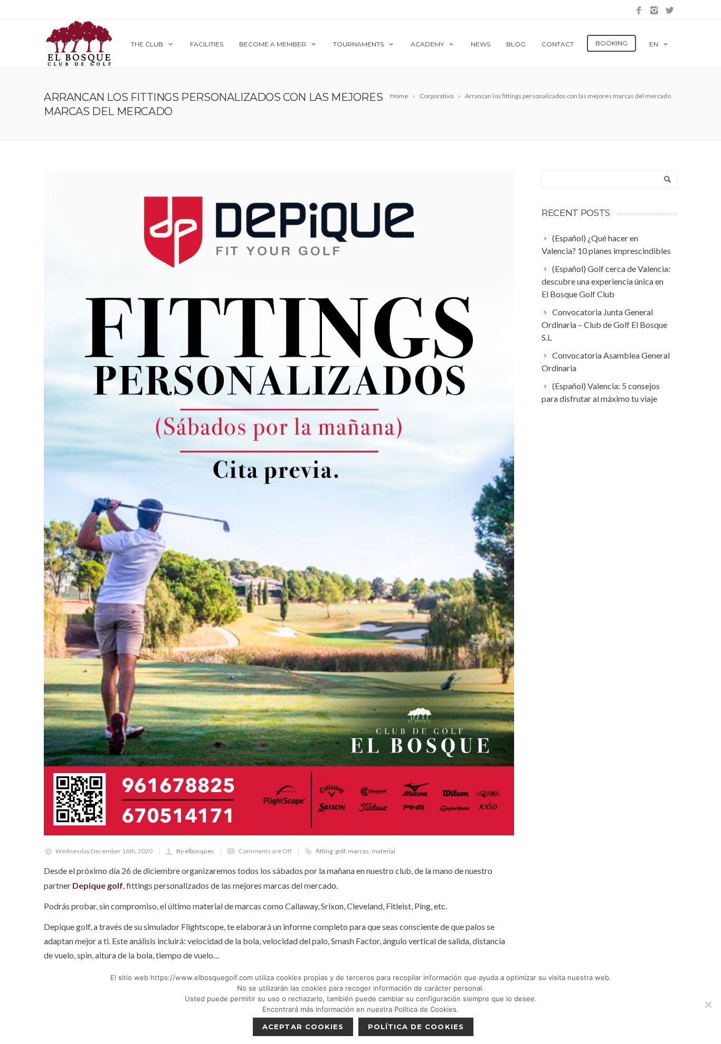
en (653, 44)
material (383, 851)
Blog (516, 44)
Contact (558, 44)
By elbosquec (195, 851)
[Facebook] (639, 11)
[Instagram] (654, 11)
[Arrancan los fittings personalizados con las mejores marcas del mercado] (279, 502)
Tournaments (358, 44)
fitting (324, 851)
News (480, 44)
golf (340, 851)
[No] (708, 1004)
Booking (611, 43)
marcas (358, 851)
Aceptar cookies (303, 1026)
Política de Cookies (416, 1026)
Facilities (206, 44)
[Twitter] (669, 11)
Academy (427, 44)
